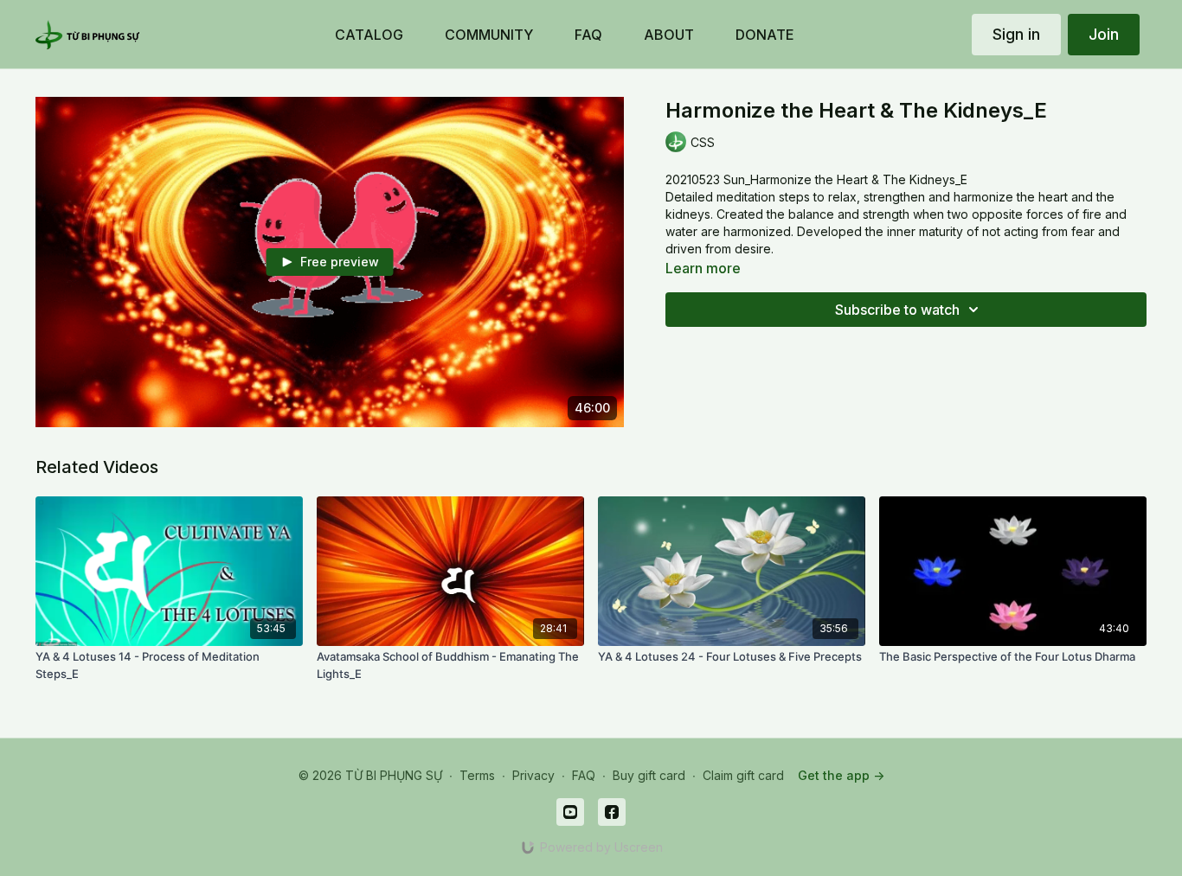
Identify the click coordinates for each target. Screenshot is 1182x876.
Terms (477, 775)
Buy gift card (649, 775)
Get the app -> (841, 775)
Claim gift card (743, 775)
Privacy (533, 775)
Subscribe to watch (897, 309)
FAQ (583, 775)
